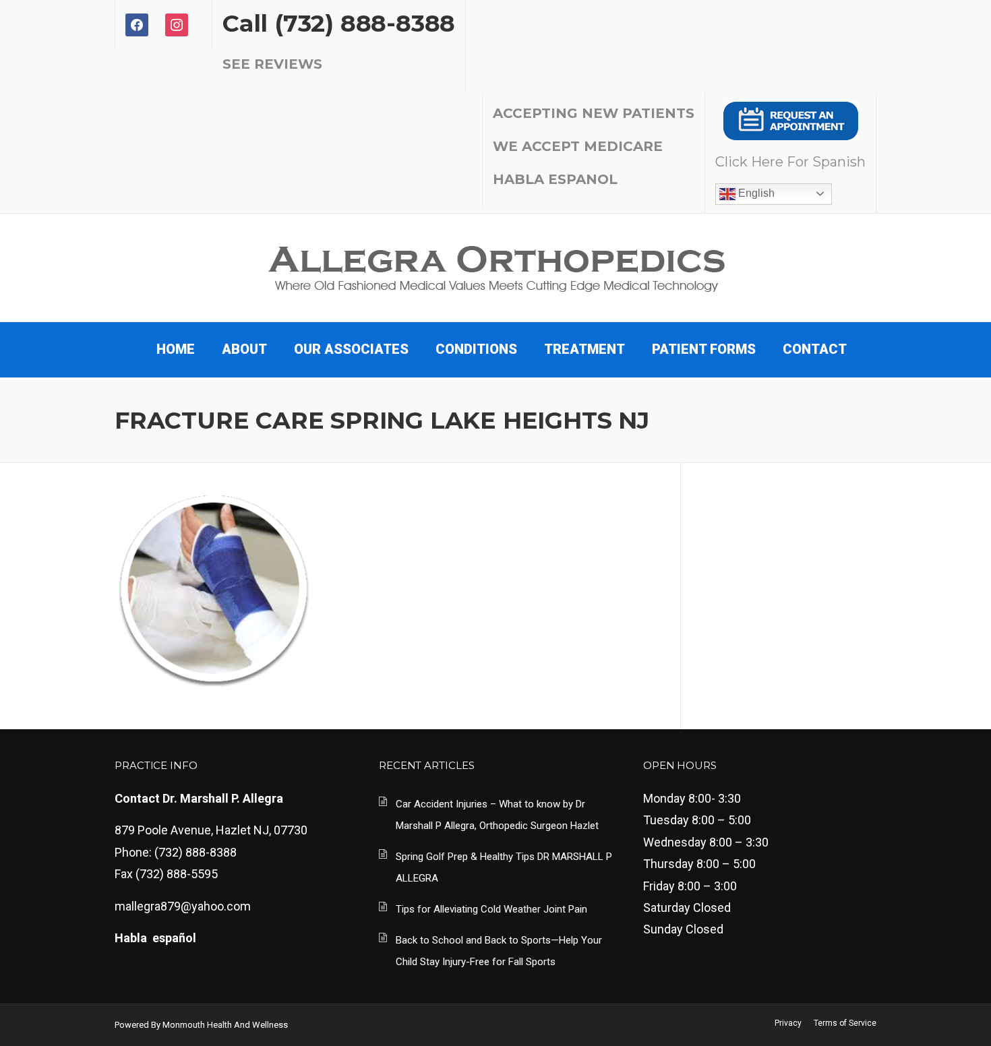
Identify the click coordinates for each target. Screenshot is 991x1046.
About (244, 349)
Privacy (788, 1023)
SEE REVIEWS (272, 64)
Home (175, 349)
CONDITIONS (476, 349)
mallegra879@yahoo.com (183, 906)
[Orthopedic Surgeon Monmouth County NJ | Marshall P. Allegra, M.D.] (496, 266)
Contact (815, 349)
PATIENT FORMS (704, 349)
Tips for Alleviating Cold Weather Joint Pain (491, 909)
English (755, 193)
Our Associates (351, 349)
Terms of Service (845, 1023)
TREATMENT (584, 349)
